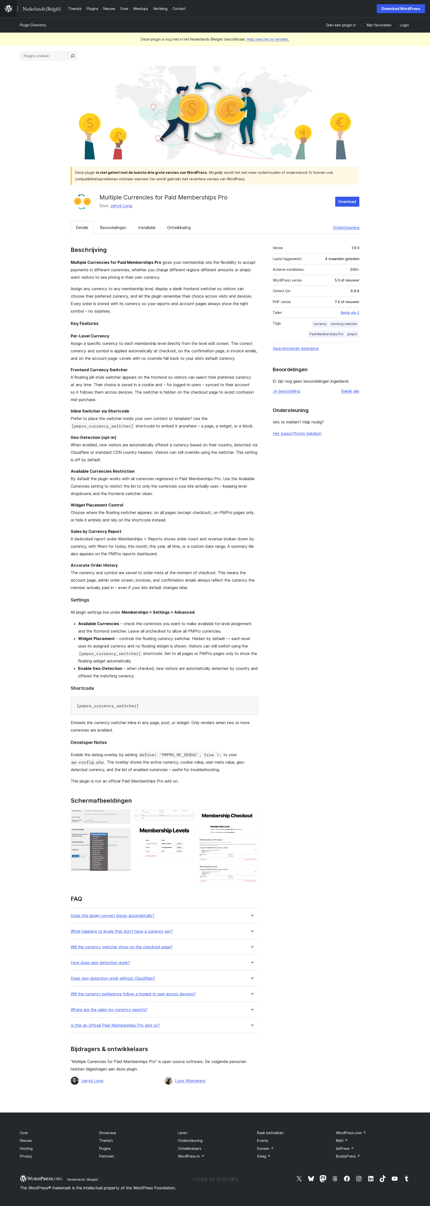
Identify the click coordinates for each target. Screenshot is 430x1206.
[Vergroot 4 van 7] (187, 831)
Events (262, 1140)
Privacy (26, 1156)
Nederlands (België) (82, 1179)
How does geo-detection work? (100, 962)
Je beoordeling (286, 391)
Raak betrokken (270, 1133)
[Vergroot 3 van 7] (187, 816)
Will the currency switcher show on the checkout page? (121, 947)
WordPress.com (351, 1133)
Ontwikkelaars (189, 1148)
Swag (263, 1156)
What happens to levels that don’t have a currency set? (122, 931)
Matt (342, 1140)
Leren (182, 1133)
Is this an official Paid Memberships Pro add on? (115, 1025)
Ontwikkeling (179, 227)
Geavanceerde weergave (296, 348)
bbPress (345, 1148)
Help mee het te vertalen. (268, 39)
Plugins (105, 1148)
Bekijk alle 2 (350, 313)
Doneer (265, 1148)
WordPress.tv (191, 1156)
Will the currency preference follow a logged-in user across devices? (133, 994)
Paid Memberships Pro (326, 334)
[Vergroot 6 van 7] (251, 844)
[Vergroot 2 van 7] (123, 834)
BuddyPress (348, 1156)
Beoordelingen (113, 227)
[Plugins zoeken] (73, 56)
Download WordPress (400, 8)
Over (24, 1133)
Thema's (106, 1140)
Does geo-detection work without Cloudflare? (113, 978)
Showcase (107, 1133)
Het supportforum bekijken (297, 433)
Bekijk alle (350, 391)
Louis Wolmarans (190, 1080)
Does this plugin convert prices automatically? (113, 915)
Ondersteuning (346, 227)
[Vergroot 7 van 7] (251, 871)
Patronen (106, 1156)
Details (82, 227)
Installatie (147, 227)
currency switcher (344, 324)
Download (347, 201)
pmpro (352, 334)
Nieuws (26, 1140)
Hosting (26, 1148)
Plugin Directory (33, 25)
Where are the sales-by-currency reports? (109, 1009)
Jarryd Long (121, 205)
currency (320, 324)
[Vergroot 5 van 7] (251, 816)
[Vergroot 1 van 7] (123, 816)
